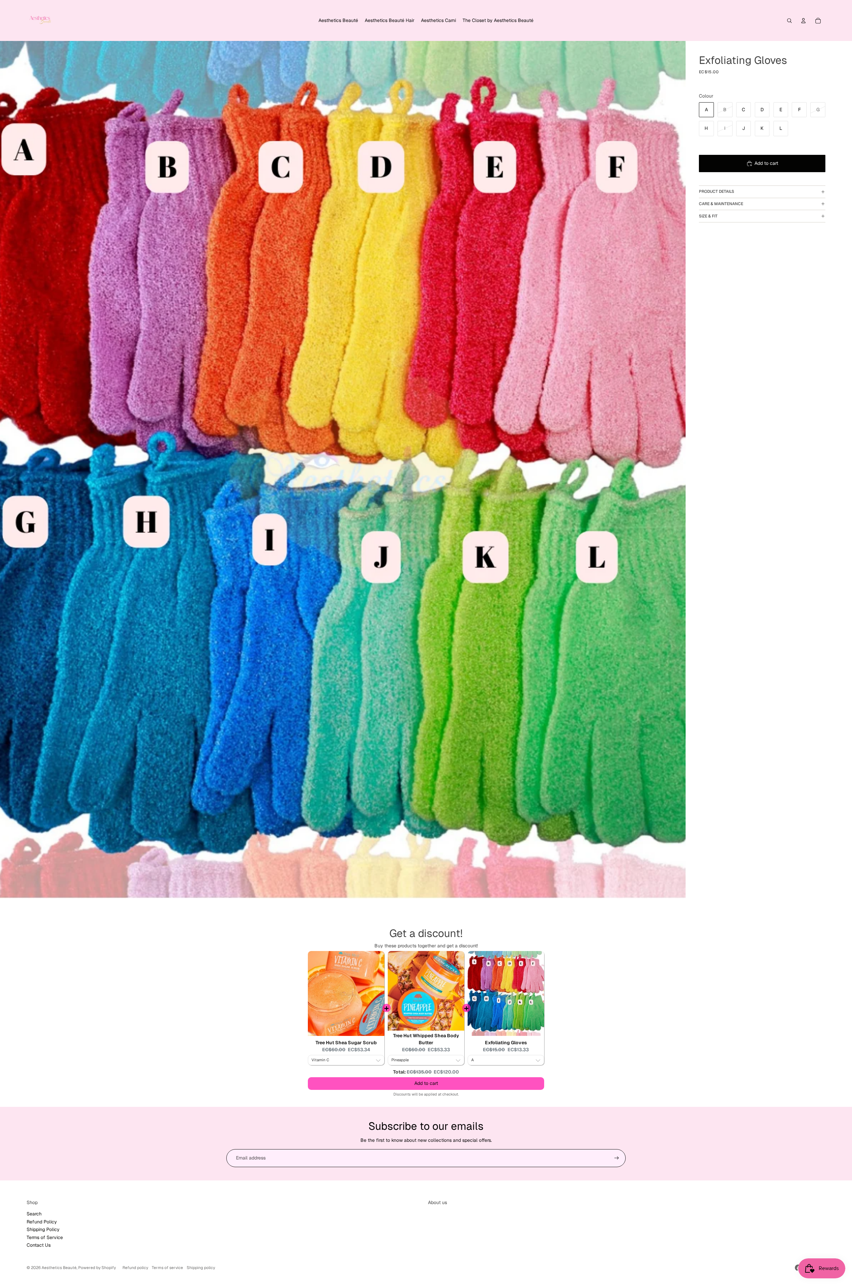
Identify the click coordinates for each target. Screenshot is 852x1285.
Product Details (716, 191)
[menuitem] (338, 20)
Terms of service (167, 1267)
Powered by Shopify (97, 1267)
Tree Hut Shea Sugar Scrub (346, 1043)
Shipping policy (201, 1267)
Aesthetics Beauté (59, 1267)
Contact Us (39, 1245)
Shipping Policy (43, 1229)
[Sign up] (617, 1158)
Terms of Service (45, 1237)
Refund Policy (42, 1222)
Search (34, 1214)
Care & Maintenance (721, 203)
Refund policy (135, 1267)
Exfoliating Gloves (506, 1043)
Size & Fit (708, 216)
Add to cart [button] (426, 1083)
